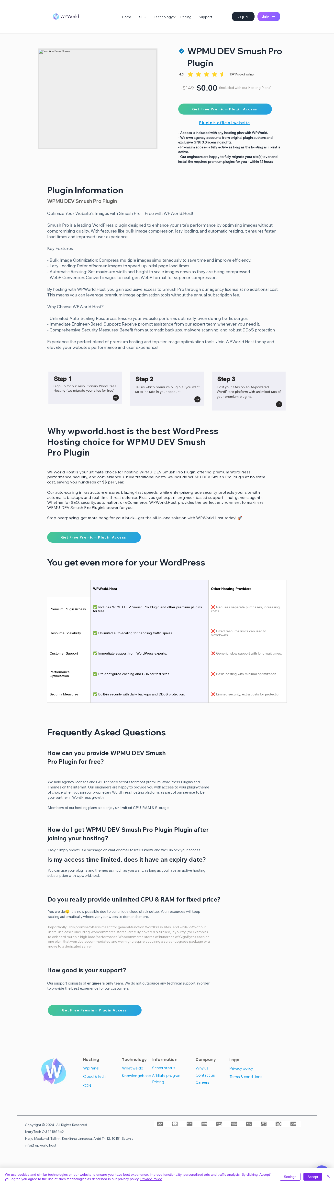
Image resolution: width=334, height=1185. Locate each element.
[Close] (328, 1176)
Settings (290, 1177)
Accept (313, 1177)
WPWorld (69, 16)
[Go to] (116, 398)
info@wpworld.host (40, 1145)
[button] (243, 16)
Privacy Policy (151, 1179)
